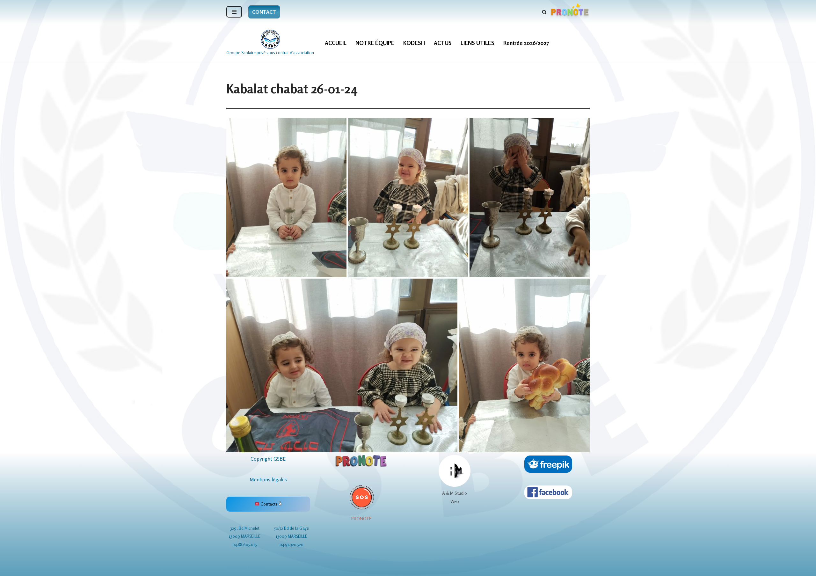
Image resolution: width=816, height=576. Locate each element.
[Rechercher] (544, 12)
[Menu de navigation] (234, 12)
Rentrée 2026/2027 (526, 43)
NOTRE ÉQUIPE (374, 43)
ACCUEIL (335, 43)
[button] (286, 197)
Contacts (268, 504)
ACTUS (443, 43)
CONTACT (264, 12)
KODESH (414, 43)
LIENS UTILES (477, 43)
